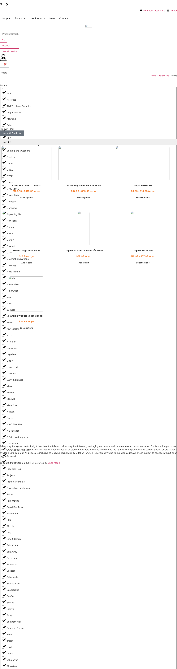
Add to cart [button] (26, 263)
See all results (9, 51)
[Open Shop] (9, 18)
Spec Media (54, 462)
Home (153, 76)
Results (6, 45)
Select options (26, 197)
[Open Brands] (24, 18)
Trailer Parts (163, 76)
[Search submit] (3, 40)
